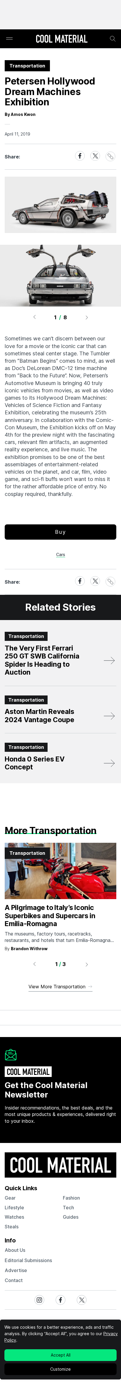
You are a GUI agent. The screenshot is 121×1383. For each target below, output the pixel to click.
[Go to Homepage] (61, 39)
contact (14, 1280)
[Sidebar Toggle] (9, 39)
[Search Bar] (112, 38)
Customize (60, 1369)
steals (12, 1227)
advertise (16, 1270)
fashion (71, 1198)
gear (10, 1198)
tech (68, 1207)
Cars (60, 554)
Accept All (60, 1354)
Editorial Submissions (28, 1260)
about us (15, 1250)
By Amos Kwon (20, 114)
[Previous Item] (34, 317)
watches (14, 1217)
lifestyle (14, 1207)
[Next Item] (87, 317)
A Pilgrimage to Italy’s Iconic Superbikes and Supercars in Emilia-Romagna (50, 916)
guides (70, 1217)
